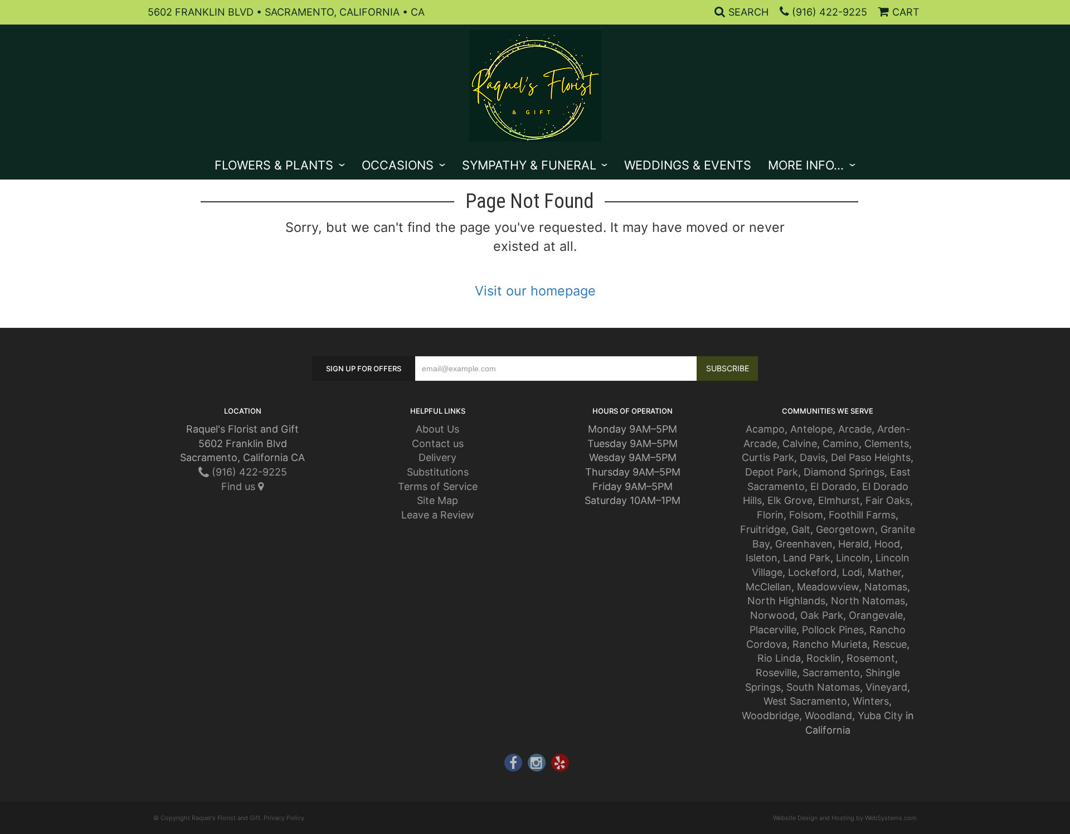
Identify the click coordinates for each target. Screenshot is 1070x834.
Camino (841, 443)
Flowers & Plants (274, 165)
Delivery (437, 457)
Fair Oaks (887, 500)
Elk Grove (790, 500)
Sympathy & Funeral (529, 165)
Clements (886, 443)
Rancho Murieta (829, 644)
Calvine (799, 443)
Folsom (806, 515)
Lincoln (853, 558)
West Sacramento (805, 701)
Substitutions (438, 472)
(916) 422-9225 (829, 12)
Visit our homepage (535, 291)
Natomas (885, 587)
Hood (887, 544)
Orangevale (876, 615)
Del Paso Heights (871, 457)
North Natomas (868, 601)
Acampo (765, 429)
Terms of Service (438, 486)
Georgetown (845, 529)
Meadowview (828, 587)
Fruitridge (763, 529)
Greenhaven (804, 544)
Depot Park (771, 472)
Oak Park (821, 615)
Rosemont (871, 658)
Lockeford (812, 572)
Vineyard (886, 687)
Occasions (398, 165)
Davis (812, 457)
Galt (800, 529)
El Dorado (833, 486)
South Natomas (823, 687)
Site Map (437, 500)
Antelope (811, 429)
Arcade (855, 429)
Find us (239, 486)
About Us (437, 429)
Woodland (828, 715)
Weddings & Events (687, 165)
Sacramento (831, 672)
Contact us (438, 443)
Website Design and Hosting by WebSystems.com (845, 818)
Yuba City (880, 715)
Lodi (852, 572)
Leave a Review (437, 515)
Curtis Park (768, 457)
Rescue (890, 644)
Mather (884, 572)
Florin (770, 515)
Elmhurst (839, 500)
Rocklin (823, 658)
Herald (853, 544)
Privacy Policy (284, 818)
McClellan (768, 587)
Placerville (773, 630)
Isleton (761, 558)
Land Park (806, 558)
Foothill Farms (862, 515)
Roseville (776, 672)
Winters (871, 701)
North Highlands (786, 601)
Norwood (772, 615)
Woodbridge (770, 715)
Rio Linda (779, 658)
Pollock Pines (833, 630)
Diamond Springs (844, 472)
